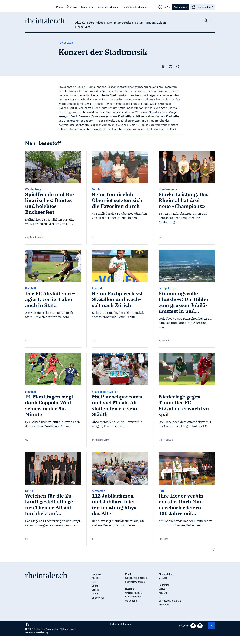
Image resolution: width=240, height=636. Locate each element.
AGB (161, 596)
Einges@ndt (82, 27)
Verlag (162, 588)
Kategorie (97, 573)
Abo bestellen (166, 573)
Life (109, 22)
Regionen (130, 588)
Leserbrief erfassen (108, 6)
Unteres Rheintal (133, 592)
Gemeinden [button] (204, 6)
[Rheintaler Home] (45, 20)
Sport (90, 22)
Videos (100, 22)
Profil (128, 573)
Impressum (70, 629)
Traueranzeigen (156, 22)
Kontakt (163, 592)
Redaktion (164, 584)
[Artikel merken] (163, 66)
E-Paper (58, 6)
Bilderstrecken (123, 22)
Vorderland (131, 600)
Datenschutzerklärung (170, 600)
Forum (139, 22)
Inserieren (87, 6)
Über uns (72, 6)
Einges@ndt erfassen (135, 6)
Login (166, 6)
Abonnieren (180, 6)
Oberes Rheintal (133, 596)
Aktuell (80, 22)
